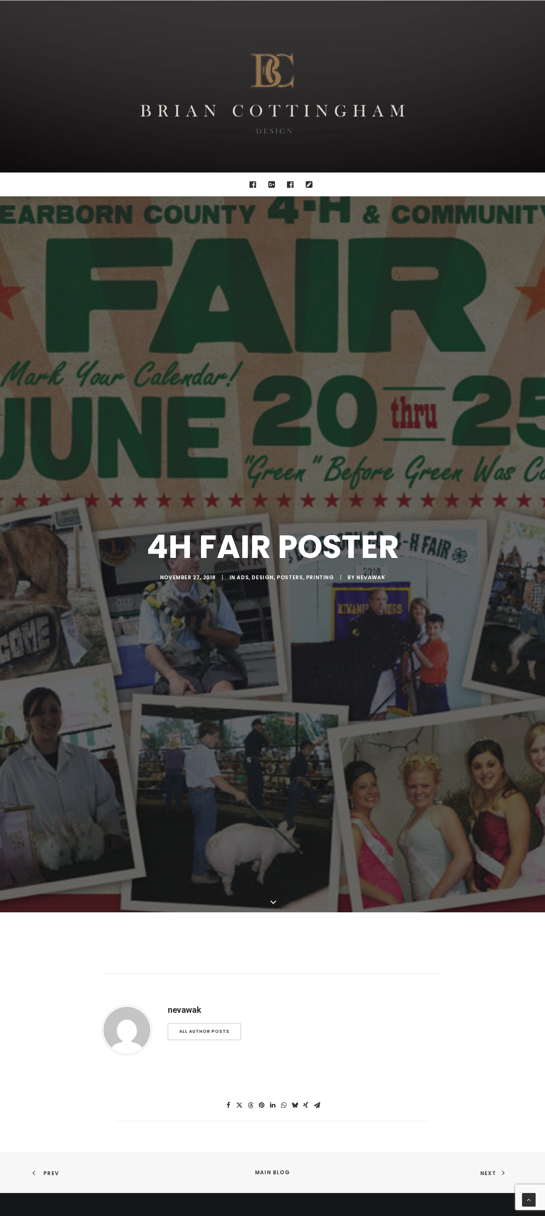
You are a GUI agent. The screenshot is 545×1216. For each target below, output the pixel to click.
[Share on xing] (306, 1105)
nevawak (370, 577)
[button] (254, 184)
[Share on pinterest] (261, 1105)
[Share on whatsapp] (283, 1105)
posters (290, 577)
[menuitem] (254, 184)
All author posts (204, 1031)
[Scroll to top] (529, 1199)
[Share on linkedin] (272, 1105)
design (263, 577)
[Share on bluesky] (295, 1105)
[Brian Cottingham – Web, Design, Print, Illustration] (272, 86)
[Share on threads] (250, 1105)
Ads (243, 577)
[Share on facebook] (228, 1105)
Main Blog (272, 1172)
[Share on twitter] (239, 1105)
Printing (320, 577)
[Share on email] (317, 1105)
